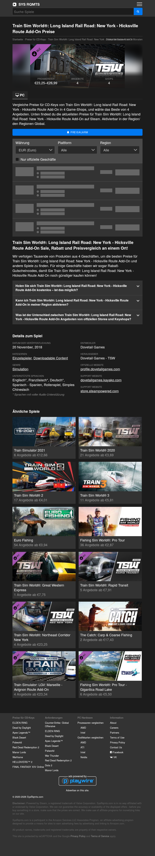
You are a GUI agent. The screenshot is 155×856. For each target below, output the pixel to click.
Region (105, 142)
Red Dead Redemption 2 (25, 747)
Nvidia (84, 757)
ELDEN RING (19, 722)
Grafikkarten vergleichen (90, 737)
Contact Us (116, 747)
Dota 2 (48, 765)
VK (115, 757)
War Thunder (52, 755)
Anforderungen (54, 717)
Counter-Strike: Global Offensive (57, 724)
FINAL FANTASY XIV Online (28, 767)
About (113, 722)
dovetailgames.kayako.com (101, 379)
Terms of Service (100, 836)
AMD (83, 727)
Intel (83, 732)
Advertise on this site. (77, 790)
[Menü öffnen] (139, 4)
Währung (22, 142)
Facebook (117, 752)
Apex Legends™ (21, 732)
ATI (82, 747)
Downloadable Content (50, 357)
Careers (114, 727)
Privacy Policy (117, 742)
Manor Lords (19, 752)
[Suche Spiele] (138, 11)
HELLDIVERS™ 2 (22, 762)
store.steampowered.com (100, 390)
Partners (114, 732)
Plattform (64, 142)
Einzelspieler (22, 357)
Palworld (17, 742)
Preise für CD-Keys (35, 39)
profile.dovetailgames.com (100, 368)
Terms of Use (117, 737)
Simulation (20, 368)
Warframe (17, 757)
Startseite (26, 4)
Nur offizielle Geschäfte (38, 159)
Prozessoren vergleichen (91, 722)
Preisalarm (79, 132)
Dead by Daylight (21, 727)
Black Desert (19, 737)
